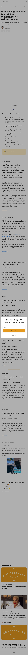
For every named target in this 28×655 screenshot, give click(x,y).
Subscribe (14, 330)
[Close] (25, 318)
